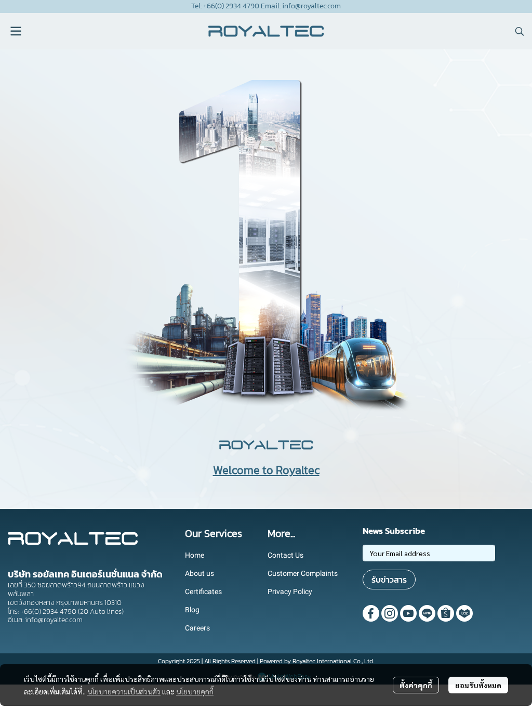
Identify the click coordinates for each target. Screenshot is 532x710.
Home (194, 555)
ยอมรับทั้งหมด (478, 685)
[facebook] (371, 613)
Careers (197, 628)
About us (199, 573)
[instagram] (389, 613)
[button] (519, 31)
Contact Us (285, 555)
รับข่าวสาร (389, 579)
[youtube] (408, 613)
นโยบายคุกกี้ (195, 691)
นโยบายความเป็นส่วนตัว (124, 691)
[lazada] (464, 613)
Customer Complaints (303, 573)
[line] (427, 613)
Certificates (203, 591)
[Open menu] (15, 31)
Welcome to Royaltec (266, 470)
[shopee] (445, 613)
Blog (192, 610)
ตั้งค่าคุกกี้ (416, 685)
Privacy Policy (290, 591)
